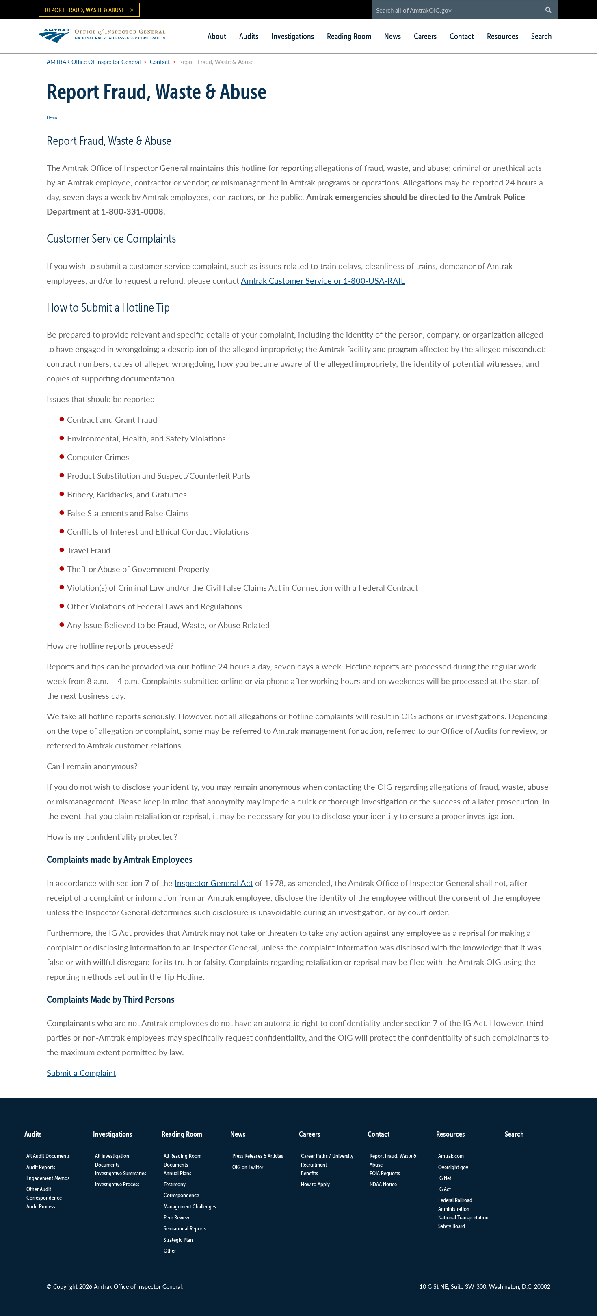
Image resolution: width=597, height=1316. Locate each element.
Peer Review (176, 1217)
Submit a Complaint (81, 1072)
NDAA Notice (383, 1184)
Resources (502, 36)
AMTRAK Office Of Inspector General (94, 62)
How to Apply (315, 1184)
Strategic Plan (178, 1239)
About (217, 36)
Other (170, 1250)
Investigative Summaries (120, 1173)
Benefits (309, 1173)
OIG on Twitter (247, 1167)
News (392, 36)
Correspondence (181, 1195)
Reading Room (349, 36)
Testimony (175, 1184)
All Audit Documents (48, 1155)
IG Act (444, 1189)
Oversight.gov (453, 1167)
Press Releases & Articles (257, 1155)
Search (541, 36)
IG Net (444, 1178)
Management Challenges (190, 1206)
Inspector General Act (214, 882)
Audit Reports (40, 1167)
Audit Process (40, 1206)
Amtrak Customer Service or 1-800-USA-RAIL (323, 280)
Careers (425, 36)
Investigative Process (117, 1184)
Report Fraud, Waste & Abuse (84, 10)
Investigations (292, 36)
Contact (462, 36)
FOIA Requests (385, 1173)
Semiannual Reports (185, 1228)
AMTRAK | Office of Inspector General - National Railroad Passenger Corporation (106, 34)
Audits (248, 36)
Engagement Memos (47, 1178)
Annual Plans (177, 1173)
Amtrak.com (451, 1155)
